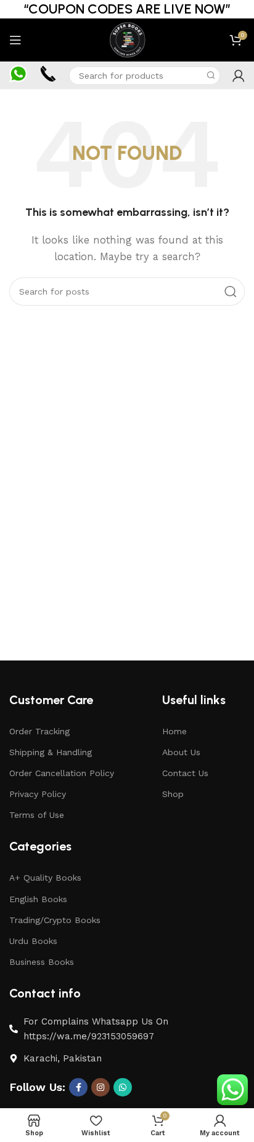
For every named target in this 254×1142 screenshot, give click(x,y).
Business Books (41, 962)
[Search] (211, 75)
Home (174, 731)
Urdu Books (33, 941)
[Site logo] (127, 39)
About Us (181, 752)
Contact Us (185, 773)
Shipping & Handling (50, 752)
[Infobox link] (18, 75)
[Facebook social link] (78, 1087)
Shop (173, 794)
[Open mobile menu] (15, 40)
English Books (38, 899)
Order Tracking (39, 731)
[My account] (238, 75)
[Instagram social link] (100, 1087)
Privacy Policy (37, 794)
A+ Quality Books (45, 877)
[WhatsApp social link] (122, 1087)
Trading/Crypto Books (54, 920)
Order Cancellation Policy (61, 773)
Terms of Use (36, 815)
